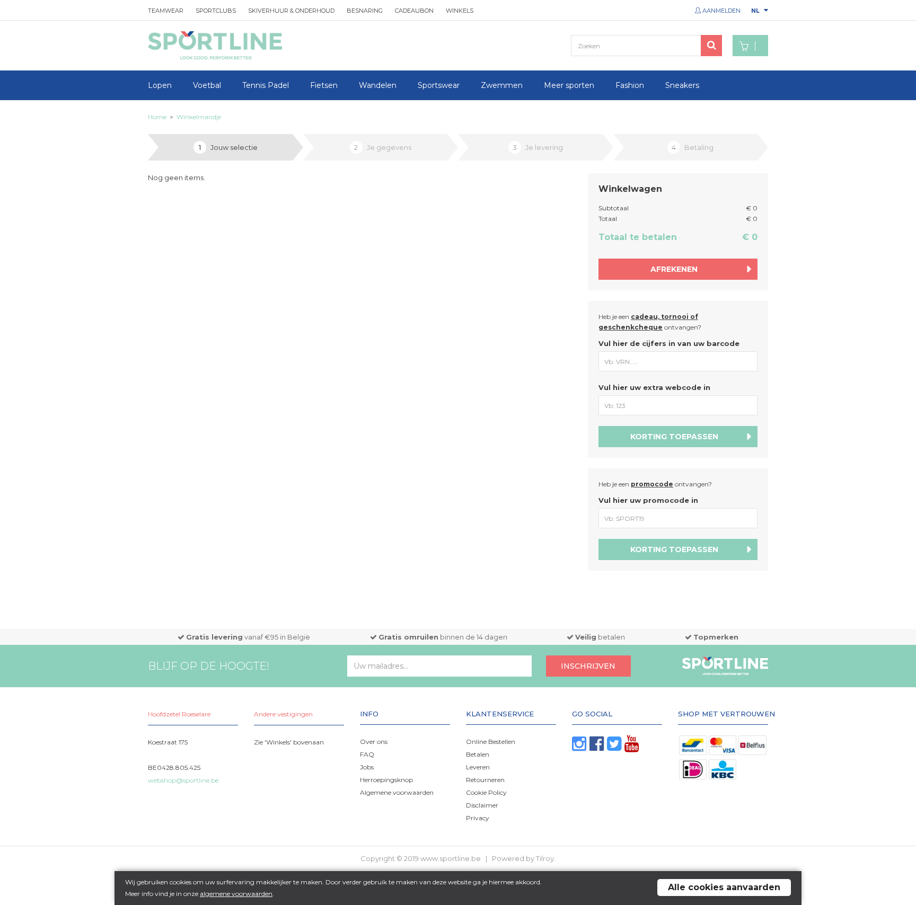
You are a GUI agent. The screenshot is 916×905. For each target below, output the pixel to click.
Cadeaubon (414, 10)
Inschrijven (588, 666)
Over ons (373, 742)
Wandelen (378, 85)
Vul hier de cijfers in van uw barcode (668, 343)
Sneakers (682, 85)
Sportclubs (216, 10)
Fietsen (324, 85)
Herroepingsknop (386, 780)
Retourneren (485, 780)
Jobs (367, 767)
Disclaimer (482, 805)
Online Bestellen (490, 742)
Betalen (477, 754)
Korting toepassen (674, 436)
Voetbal (207, 85)
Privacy (477, 818)
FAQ (367, 754)
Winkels (459, 10)
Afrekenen (674, 269)
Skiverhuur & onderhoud (291, 10)
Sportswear (439, 85)
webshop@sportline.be (183, 780)
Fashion (629, 85)
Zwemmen (502, 85)
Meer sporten (569, 85)
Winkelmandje (199, 117)
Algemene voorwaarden (397, 792)
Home (157, 117)
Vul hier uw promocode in (648, 500)
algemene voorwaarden (236, 894)
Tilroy (545, 858)
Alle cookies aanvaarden (724, 887)
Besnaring (365, 10)
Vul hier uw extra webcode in (654, 387)
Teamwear (165, 10)
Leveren (478, 767)
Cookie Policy (486, 792)
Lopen (160, 85)
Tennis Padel (265, 85)
